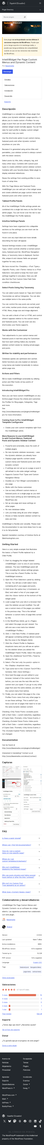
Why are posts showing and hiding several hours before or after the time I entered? (18, 876)
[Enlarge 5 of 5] (39, 796)
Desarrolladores (8, 1084)
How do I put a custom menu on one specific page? (13, 852)
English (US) (37, 962)
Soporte (7, 102)
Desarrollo (8, 96)
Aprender (5, 1077)
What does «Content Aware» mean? (16, 892)
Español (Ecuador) (14, 1116)
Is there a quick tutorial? (11, 838)
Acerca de (6, 1059)
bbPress (6, 1103)
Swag (26, 1088)
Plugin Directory (7, 9)
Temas (25, 1062)
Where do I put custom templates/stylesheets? (14, 860)
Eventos (26, 1081)
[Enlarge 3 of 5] (18, 793)
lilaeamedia (9, 66)
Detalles (7, 80)
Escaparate (27, 1059)
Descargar (7, 72)
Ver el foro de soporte (11, 1030)
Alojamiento (6, 1066)
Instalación (8, 91)
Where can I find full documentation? (16, 845)
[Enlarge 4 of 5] (39, 769)
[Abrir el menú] (40, 3)
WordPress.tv (8, 1088)
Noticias (5, 1062)
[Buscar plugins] (25, 17)
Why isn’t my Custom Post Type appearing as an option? (13, 884)
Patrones (26, 1070)
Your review (6, 1014)
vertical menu (36, 971)
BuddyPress (8, 1106)
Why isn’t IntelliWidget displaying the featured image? (14, 868)
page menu (27, 971)
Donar (26, 1084)
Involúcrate (27, 1077)
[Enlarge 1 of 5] (18, 769)
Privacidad (6, 1070)
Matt (5, 1099)
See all (39, 1014)
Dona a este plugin (9, 1046)
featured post (24, 967)
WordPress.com (9, 1095)
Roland (9, 927)
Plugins (26, 1066)
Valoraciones (9, 85)
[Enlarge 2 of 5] (18, 781)
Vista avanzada (8, 978)
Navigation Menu (35, 967)
